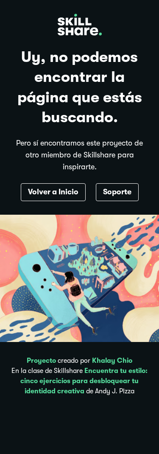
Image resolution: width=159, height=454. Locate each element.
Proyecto (41, 360)
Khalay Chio (112, 360)
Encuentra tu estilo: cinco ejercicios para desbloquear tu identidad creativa (84, 381)
